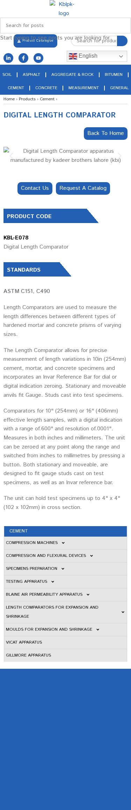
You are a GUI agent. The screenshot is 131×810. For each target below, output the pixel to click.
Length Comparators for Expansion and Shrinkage (52, 611)
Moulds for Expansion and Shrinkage (49, 629)
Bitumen (114, 75)
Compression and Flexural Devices (46, 556)
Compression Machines (32, 543)
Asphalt (31, 75)
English (87, 56)
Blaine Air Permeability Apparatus (44, 594)
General (119, 88)
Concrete (46, 88)
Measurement (83, 88)
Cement (16, 88)
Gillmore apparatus (28, 655)
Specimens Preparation (31, 569)
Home (9, 99)
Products (27, 99)
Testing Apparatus (26, 582)
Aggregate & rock (72, 75)
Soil (7, 75)
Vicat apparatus (24, 642)
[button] (11, 155)
